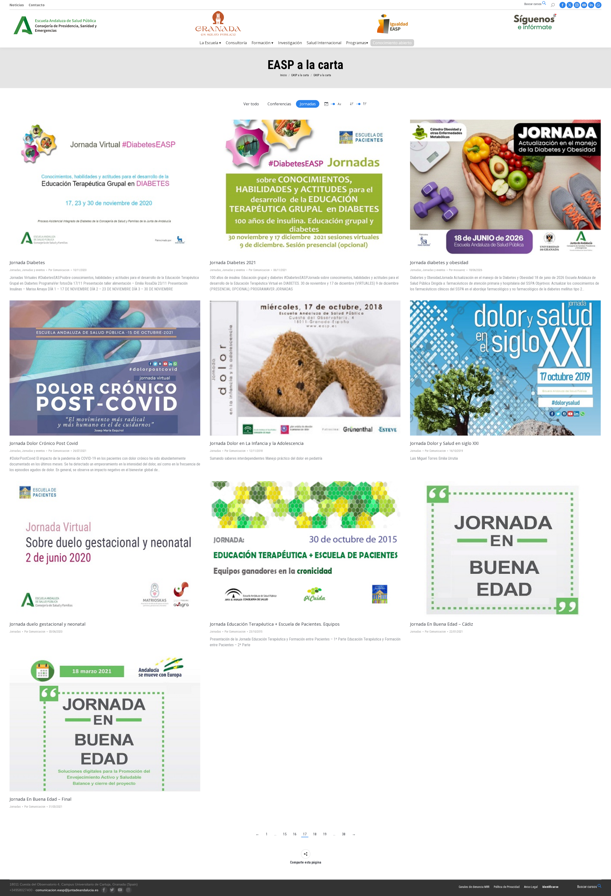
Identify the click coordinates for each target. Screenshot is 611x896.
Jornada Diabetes (27, 262)
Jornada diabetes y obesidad (439, 262)
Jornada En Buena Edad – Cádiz (441, 624)
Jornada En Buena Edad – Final (40, 799)
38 (343, 834)
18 (314, 834)
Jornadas (308, 104)
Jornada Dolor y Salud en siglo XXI (444, 443)
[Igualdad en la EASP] (400, 24)
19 (325, 834)
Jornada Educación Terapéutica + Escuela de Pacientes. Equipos (275, 624)
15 (284, 834)
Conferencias (279, 104)
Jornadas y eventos (33, 270)
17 (304, 834)
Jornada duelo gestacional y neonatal (47, 624)
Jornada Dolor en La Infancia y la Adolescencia (257, 443)
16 (294, 834)
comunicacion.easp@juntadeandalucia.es (67, 890)
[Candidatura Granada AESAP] (218, 34)
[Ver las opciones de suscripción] (534, 22)
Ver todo (251, 104)
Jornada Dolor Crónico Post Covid (44, 443)
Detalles (118, 187)
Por (58, 270)
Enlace (92, 187)
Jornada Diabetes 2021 (233, 262)
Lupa (105, 187)
